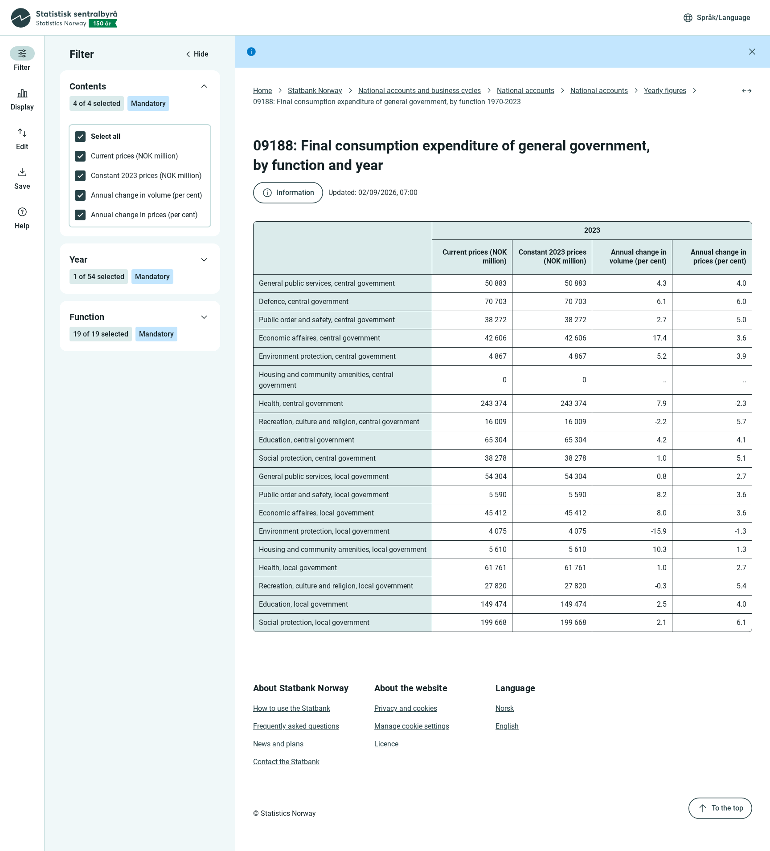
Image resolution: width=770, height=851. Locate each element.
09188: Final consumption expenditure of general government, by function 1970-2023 (387, 101)
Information (295, 192)
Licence (386, 744)
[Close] (752, 52)
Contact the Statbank (286, 762)
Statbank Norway (315, 90)
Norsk (505, 708)
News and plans (278, 744)
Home (262, 90)
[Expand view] (747, 90)
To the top (727, 808)
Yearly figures (665, 90)
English (507, 726)
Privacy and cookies (405, 708)
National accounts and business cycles (419, 90)
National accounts (525, 90)
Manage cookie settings (411, 726)
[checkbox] (140, 136)
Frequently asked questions (296, 726)
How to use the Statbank (291, 708)
